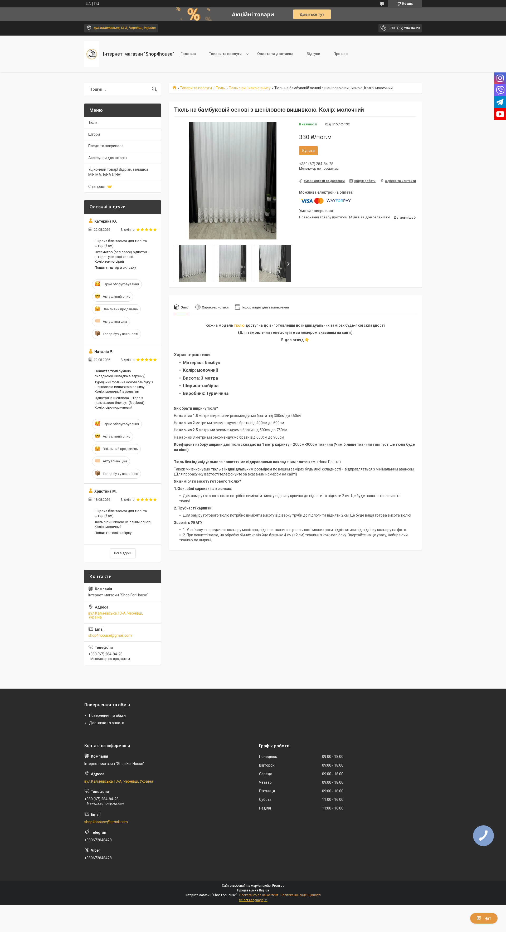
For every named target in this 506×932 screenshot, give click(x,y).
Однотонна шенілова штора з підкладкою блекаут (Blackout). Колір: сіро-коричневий (120, 402)
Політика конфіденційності (300, 895)
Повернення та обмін (107, 715)
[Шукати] (154, 89)
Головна (188, 54)
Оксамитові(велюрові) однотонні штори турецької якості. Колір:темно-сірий (122, 256)
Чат (487, 918)
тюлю (239, 325)
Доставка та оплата (106, 723)
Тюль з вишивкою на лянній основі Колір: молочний (123, 524)
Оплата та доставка (275, 54)
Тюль (220, 88)
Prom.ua (278, 885)
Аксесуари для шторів (107, 158)
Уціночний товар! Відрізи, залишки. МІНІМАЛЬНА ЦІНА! (118, 172)
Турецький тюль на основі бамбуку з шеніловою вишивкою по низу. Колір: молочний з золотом (124, 387)
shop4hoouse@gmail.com (110, 635)
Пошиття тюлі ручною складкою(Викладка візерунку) (120, 373)
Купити (308, 151)
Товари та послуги (225, 54)
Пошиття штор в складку (115, 267)
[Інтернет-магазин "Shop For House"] (91, 54)
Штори (94, 134)
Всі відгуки (122, 553)
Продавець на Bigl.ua (253, 890)
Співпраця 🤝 (100, 186)
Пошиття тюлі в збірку (113, 533)
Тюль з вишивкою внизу (249, 88)
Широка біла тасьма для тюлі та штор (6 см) (121, 243)
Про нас (340, 54)
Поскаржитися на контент (258, 895)
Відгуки (313, 54)
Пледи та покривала (106, 146)
